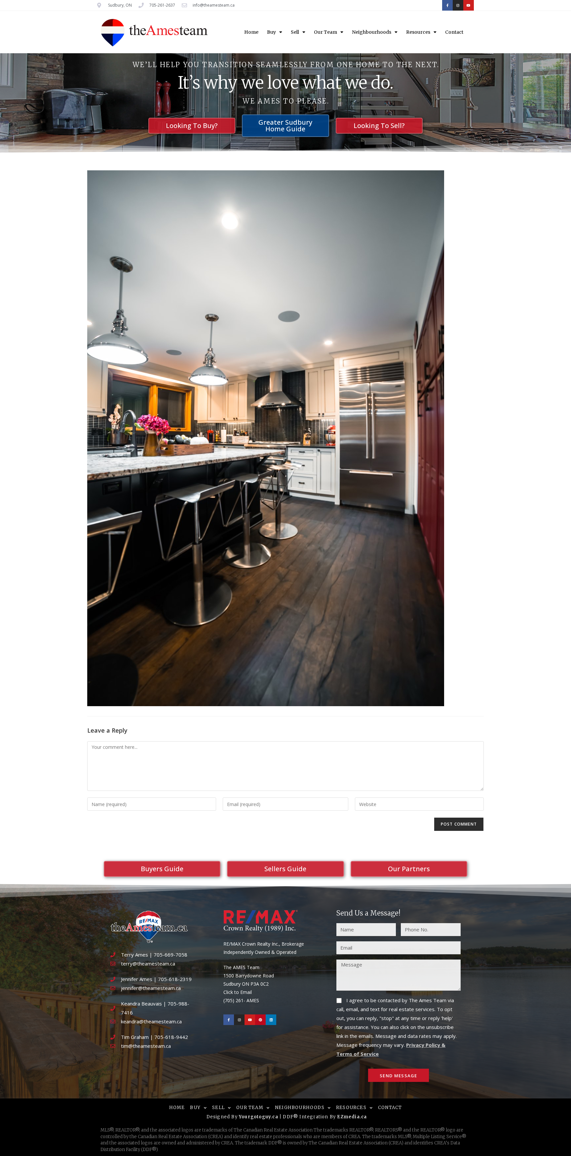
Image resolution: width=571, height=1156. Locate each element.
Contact (454, 32)
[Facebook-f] (447, 5)
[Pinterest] (260, 1019)
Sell (295, 32)
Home (251, 32)
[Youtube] (468, 5)
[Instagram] (458, 5)
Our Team (325, 32)
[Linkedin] (271, 1019)
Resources (418, 32)
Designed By (223, 1117)
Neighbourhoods (371, 32)
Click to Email (237, 992)
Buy (271, 32)
